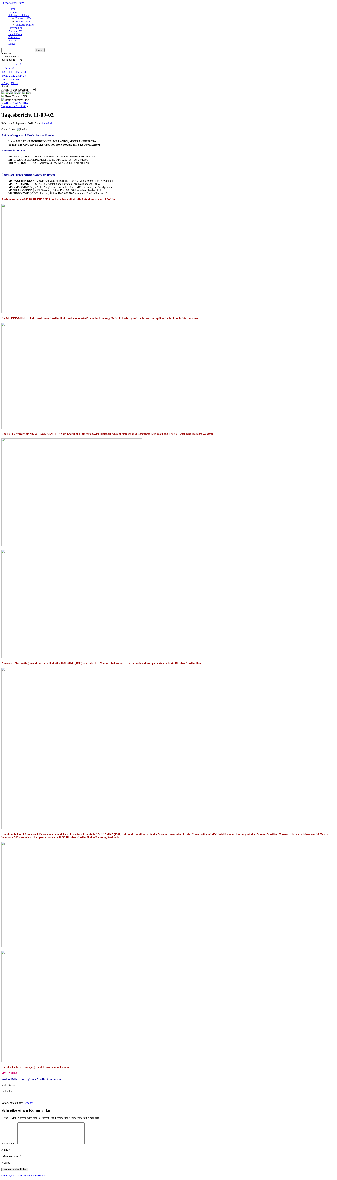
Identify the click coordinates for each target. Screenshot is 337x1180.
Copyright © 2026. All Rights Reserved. (23, 1175)
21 (10, 75)
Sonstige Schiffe (24, 24)
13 (6, 71)
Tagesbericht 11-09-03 (13, 106)
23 (17, 75)
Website (5, 1162)
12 (3, 71)
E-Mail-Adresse (11, 1156)
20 (6, 75)
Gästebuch (14, 37)
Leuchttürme (15, 34)
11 (24, 67)
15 (13, 71)
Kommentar (9, 1143)
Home (11, 8)
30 (17, 79)
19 (3, 75)
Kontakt (12, 40)
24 (20, 75)
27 (6, 79)
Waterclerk (46, 123)
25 (24, 75)
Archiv (5, 89)
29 (13, 79)
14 (10, 71)
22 (13, 75)
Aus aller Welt (16, 31)
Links (11, 43)
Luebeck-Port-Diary (12, 2)
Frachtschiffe (22, 21)
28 (10, 79)
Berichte (13, 12)
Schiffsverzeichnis (18, 15)
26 (3, 79)
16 (17, 71)
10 (20, 67)
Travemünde (15, 27)
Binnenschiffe (23, 18)
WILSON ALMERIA (16, 103)
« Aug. (5, 83)
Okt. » (14, 83)
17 (20, 71)
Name (5, 1149)
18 (24, 71)
